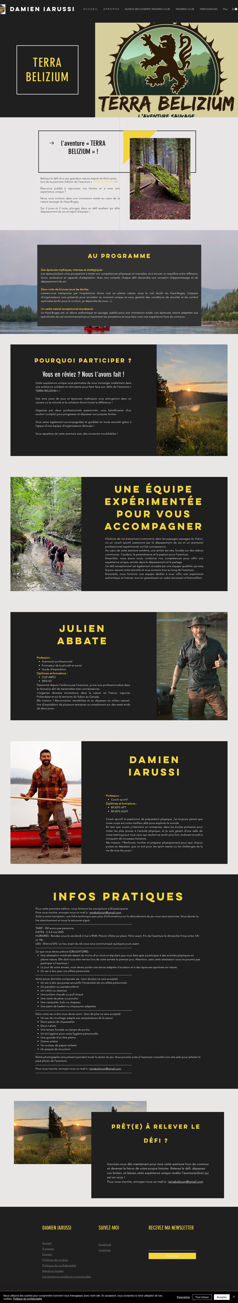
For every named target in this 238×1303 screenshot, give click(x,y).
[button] (235, 9)
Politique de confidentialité (27, 1298)
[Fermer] (234, 1297)
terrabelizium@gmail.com (105, 912)
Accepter (222, 1297)
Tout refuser (202, 1297)
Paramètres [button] (183, 1297)
